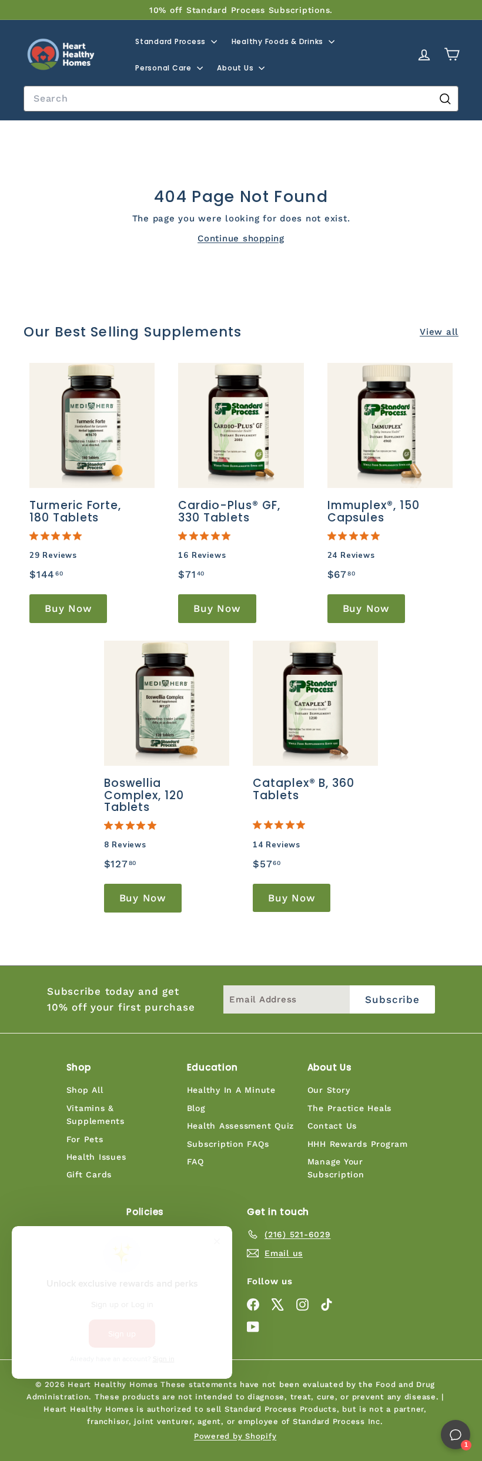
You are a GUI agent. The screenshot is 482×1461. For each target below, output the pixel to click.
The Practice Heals (349, 1108)
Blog (196, 1108)
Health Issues (96, 1157)
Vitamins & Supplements (95, 1114)
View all (439, 331)
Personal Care (164, 68)
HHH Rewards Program (357, 1144)
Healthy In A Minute (231, 1090)
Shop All (84, 1090)
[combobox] (241, 99)
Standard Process (171, 41)
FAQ (195, 1161)
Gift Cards (89, 1174)
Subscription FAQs (228, 1144)
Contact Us (332, 1125)
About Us (236, 68)
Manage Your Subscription (335, 1168)
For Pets (84, 1139)
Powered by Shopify (235, 1436)
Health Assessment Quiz (240, 1125)
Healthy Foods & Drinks (279, 41)
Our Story (328, 1090)
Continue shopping (241, 238)
